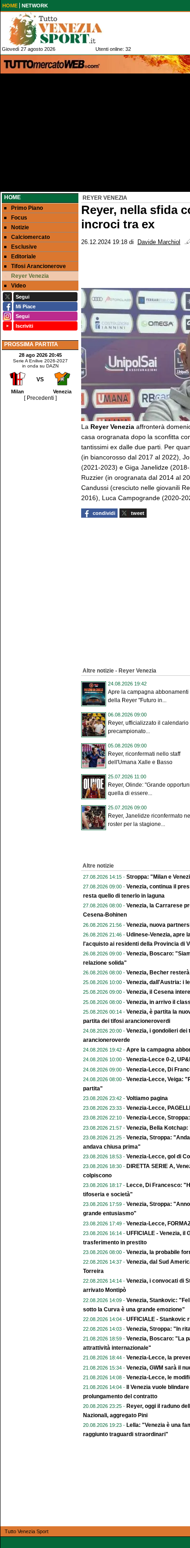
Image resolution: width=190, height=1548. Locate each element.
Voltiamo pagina (147, 1098)
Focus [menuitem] (19, 217)
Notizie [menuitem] (20, 227)
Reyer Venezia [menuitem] (30, 276)
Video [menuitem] (18, 285)
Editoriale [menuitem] (23, 256)
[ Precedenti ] (40, 398)
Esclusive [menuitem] (24, 247)
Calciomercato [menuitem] (30, 237)
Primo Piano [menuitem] (27, 208)
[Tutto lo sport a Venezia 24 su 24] (62, 29)
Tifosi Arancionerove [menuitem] (38, 266)
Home (12, 197)
